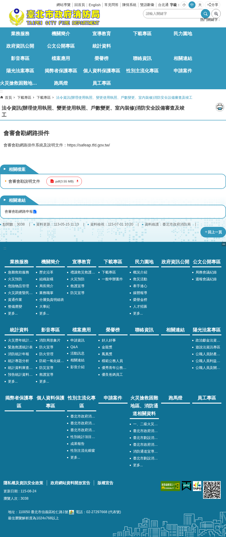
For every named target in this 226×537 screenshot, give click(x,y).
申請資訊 (77, 340)
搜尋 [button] (205, 13)
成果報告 (77, 444)
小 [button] (184, 5)
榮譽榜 (102, 58)
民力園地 (183, 33)
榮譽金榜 (140, 300)
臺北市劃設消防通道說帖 (146, 458)
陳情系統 (129, 5)
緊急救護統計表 (20, 347)
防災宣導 (77, 293)
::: (5, 248)
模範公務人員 (112, 361)
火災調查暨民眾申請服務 (21, 293)
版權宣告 (105, 483)
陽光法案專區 (20, 70)
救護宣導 (77, 286)
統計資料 (101, 45)
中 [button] (192, 5)
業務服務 (20, 33)
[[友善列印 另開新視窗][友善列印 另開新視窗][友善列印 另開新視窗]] (71, 512)
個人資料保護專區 (101, 70)
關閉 (224, 244)
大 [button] (200, 5)
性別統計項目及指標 (83, 437)
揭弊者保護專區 (61, 70)
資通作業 (15, 300)
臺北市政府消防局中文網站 (53, 17)
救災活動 (140, 279)
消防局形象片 (49, 340)
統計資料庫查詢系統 (21, 368)
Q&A (74, 347)
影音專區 (20, 58)
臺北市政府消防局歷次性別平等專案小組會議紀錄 (83, 430)
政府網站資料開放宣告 (70, 483)
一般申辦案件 (112, 279)
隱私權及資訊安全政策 (23, 483)
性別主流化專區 (142, 70)
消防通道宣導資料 (146, 451)
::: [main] (1, 91)
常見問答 (111, 5)
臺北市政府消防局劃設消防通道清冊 (146, 431)
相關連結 (183, 58)
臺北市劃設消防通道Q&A (146, 438)
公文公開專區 (61, 45)
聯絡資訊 (142, 58)
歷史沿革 (46, 272)
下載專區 (142, 33)
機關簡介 (61, 33)
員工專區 (101, 82)
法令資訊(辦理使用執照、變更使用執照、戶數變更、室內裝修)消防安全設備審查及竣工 (124, 97)
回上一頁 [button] (215, 232)
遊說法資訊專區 (208, 347)
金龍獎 (107, 347)
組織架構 (46, 279)
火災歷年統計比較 (21, 340)
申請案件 (183, 70)
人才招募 (140, 306)
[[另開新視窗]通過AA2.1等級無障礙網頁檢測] (170, 486)
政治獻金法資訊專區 (208, 340)
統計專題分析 (18, 361)
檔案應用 (61, 58)
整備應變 (15, 306)
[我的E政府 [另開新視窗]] (186, 486)
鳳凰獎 (107, 354)
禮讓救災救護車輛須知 (83, 272)
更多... (13, 313)
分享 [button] (214, 5)
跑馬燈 (61, 82)
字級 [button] (173, 5)
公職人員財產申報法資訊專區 (208, 354)
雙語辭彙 (147, 5)
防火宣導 (46, 347)
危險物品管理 (18, 286)
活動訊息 (77, 353)
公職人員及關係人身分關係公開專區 (208, 368)
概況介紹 (140, 272)
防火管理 (46, 354)
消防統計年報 (18, 354)
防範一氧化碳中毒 (52, 361)
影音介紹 (77, 367)
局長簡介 (46, 286)
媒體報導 (140, 293)
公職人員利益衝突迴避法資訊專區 (208, 361)
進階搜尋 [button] (216, 13)
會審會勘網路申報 (19, 211)
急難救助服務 (18, 272)
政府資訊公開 (20, 45)
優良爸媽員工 (112, 374)
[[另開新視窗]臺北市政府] (197, 486)
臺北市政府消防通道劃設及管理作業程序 (146, 444)
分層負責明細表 (51, 300)
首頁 (8, 97)
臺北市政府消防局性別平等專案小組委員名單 (83, 423)
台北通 (163, 5)
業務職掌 (46, 293)
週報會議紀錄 (206, 279)
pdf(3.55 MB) (64, 181)
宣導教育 (101, 33)
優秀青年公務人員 (115, 368)
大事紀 (44, 306)
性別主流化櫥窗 (82, 450)
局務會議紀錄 (206, 272)
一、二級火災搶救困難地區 (146, 424)
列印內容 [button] (219, 107)
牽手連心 (140, 286)
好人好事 (109, 340)
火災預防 (15, 279)
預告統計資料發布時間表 (21, 374)
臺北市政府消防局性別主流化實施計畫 (83, 416)
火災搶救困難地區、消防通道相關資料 (20, 82)
